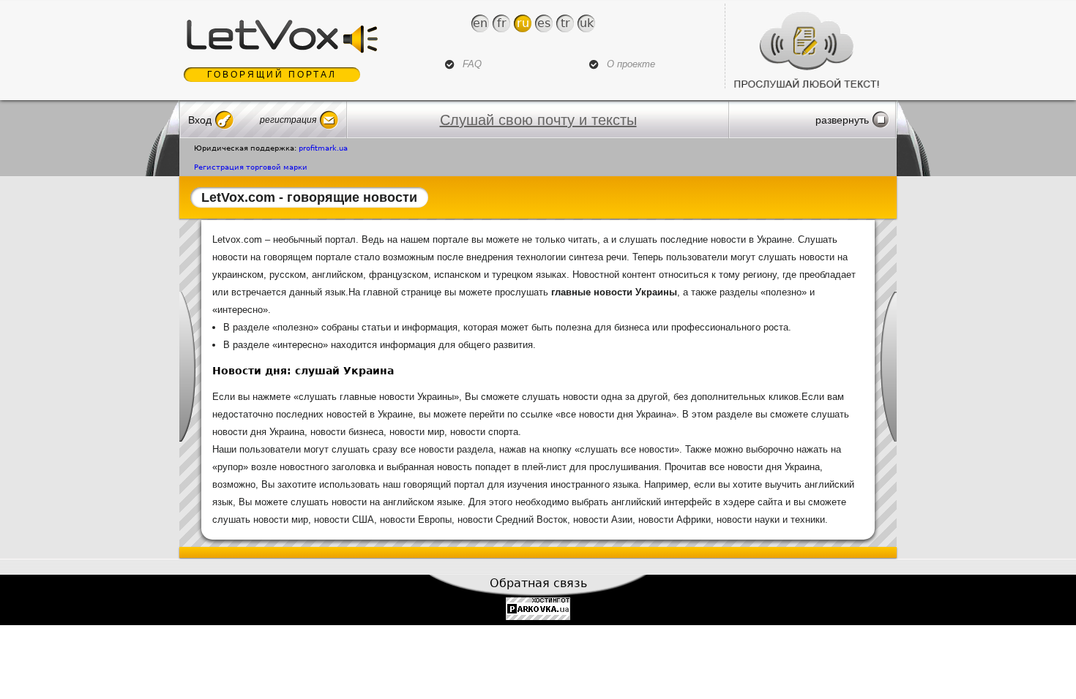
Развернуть (842, 120)
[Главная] (281, 36)
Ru (523, 23)
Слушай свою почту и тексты (538, 120)
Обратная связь (538, 583)
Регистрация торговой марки (250, 167)
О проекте (631, 63)
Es (543, 23)
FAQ (472, 63)
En (480, 23)
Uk (587, 23)
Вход (200, 120)
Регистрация (288, 120)
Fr (502, 23)
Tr (565, 23)
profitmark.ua (323, 148)
